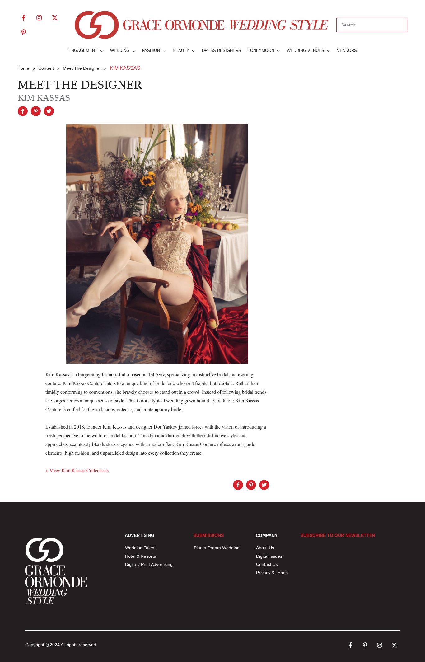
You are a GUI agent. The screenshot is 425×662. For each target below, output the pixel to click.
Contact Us (267, 564)
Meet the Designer (80, 84)
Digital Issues (269, 556)
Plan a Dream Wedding (217, 547)
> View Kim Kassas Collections (77, 470)
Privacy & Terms (272, 572)
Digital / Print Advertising (149, 564)
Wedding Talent (140, 547)
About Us (265, 547)
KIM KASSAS (44, 97)
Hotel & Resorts (140, 556)
